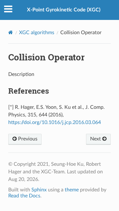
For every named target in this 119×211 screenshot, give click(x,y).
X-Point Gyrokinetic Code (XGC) (63, 9)
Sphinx (39, 189)
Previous (27, 138)
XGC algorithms (36, 32)
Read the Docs (24, 195)
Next (96, 138)
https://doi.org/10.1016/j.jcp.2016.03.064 (54, 122)
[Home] (10, 32)
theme (72, 189)
